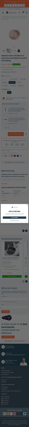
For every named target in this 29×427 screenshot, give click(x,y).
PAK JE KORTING (14, 217)
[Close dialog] (27, 204)
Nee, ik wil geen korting (14, 220)
